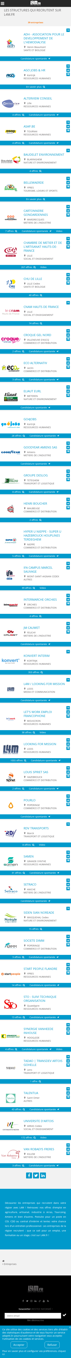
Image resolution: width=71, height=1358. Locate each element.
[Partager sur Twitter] (36, 1175)
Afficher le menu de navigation (2, 3)
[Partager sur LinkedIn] (43, 1175)
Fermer (70, 1327)
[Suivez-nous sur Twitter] (27, 1301)
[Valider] (64, 1315)
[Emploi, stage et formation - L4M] (3, 1260)
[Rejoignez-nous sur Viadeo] (39, 1301)
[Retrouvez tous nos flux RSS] (47, 1301)
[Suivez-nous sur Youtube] (43, 1301)
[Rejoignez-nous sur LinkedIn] (35, 1301)
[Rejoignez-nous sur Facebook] (23, 1301)
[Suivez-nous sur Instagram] (31, 1301)
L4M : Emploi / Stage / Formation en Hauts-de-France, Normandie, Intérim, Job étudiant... (35, 3)
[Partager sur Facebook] (29, 1175)
